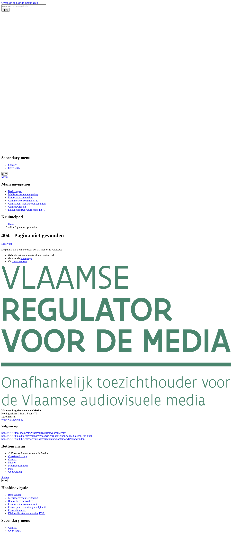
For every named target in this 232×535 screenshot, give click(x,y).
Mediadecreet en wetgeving (23, 194)
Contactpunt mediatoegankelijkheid (27, 203)
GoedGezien (15, 471)
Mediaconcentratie (18, 465)
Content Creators (17, 206)
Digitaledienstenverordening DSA (26, 209)
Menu (4, 177)
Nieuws (12, 462)
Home (11, 224)
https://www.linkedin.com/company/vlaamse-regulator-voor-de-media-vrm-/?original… (47, 435)
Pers (10, 468)
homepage (26, 258)
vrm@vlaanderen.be (12, 419)
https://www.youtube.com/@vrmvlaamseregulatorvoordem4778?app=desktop (43, 438)
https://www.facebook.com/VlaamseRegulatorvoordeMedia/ (33, 432)
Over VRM (14, 168)
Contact (12, 164)
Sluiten (5, 477)
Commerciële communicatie (23, 200)
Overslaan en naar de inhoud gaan (19, 2)
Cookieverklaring (17, 456)
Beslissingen (15, 191)
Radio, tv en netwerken (20, 197)
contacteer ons (19, 261)
